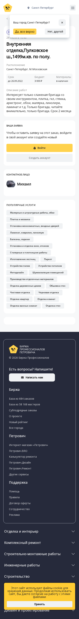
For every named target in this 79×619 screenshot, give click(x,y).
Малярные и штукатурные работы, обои (32, 212)
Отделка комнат (46, 299)
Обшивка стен (57, 285)
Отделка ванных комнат (23, 305)
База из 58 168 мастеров (24, 404)
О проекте (15, 416)
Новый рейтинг (18, 422)
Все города (16, 428)
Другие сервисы (19, 474)
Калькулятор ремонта (23, 456)
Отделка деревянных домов (25, 285)
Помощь (14, 491)
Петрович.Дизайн (20, 462)
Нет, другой (55, 31)
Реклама (14, 515)
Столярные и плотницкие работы (28, 252)
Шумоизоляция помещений (48, 272)
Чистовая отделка (20, 292)
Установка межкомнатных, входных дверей (34, 226)
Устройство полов (20, 265)
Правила (14, 497)
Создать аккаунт (39, 158)
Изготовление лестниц (22, 259)
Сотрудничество (19, 509)
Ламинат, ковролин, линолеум (27, 232)
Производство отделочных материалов (31, 279)
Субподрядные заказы (23, 410)
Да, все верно (25, 32)
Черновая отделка (49, 292)
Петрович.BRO (18, 451)
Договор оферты (19, 503)
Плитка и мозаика (20, 219)
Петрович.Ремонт (20, 468)
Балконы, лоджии (20, 239)
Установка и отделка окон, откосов (29, 245)
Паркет (48, 259)
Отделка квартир (19, 299)
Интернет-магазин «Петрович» (28, 445)
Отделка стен (53, 305)
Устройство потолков (50, 265)
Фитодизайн (17, 272)
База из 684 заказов (21, 398)
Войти (41, 148)
